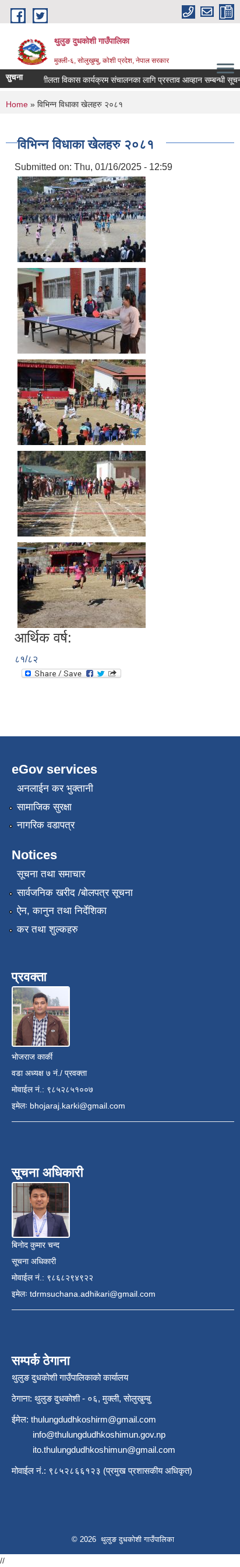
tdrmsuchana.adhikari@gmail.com (93, 1293)
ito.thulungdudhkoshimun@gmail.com (104, 1450)
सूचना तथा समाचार (51, 874)
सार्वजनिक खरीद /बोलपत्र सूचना (75, 892)
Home (17, 104)
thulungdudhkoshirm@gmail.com (93, 1419)
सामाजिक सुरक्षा (44, 807)
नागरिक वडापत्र (46, 825)
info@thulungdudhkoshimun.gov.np (99, 1434)
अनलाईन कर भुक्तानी (55, 788)
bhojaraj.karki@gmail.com (77, 1105)
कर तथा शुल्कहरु (47, 929)
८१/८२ (26, 659)
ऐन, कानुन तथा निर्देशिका (62, 910)
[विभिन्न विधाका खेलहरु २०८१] (81, 219)
